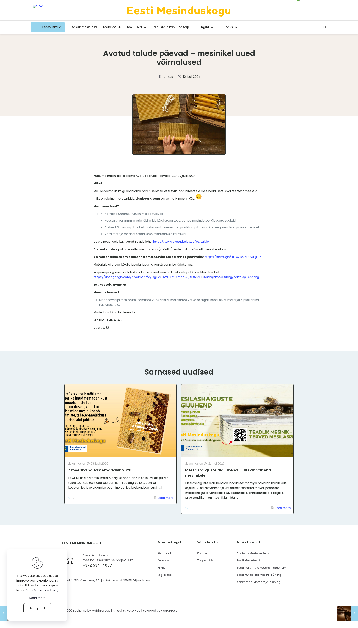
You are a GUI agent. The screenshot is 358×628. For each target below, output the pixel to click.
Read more (165, 498)
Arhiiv (161, 568)
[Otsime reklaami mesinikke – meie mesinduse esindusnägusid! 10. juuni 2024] (347, 613)
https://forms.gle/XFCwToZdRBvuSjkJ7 (232, 257)
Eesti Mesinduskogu (179, 10)
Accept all (37, 608)
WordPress (169, 610)
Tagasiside (205, 560)
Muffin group (101, 610)
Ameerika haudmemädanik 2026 (99, 470)
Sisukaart (164, 553)
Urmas (77, 463)
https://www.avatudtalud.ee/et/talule (180, 241)
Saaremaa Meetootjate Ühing (258, 582)
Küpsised (164, 560)
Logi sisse (164, 575)
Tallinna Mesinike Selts (253, 553)
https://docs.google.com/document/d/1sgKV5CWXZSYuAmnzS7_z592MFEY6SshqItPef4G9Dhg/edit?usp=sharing (176, 277)
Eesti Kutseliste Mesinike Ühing (259, 575)
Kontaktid (204, 553)
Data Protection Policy (41, 590)
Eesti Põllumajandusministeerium (261, 568)
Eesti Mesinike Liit (249, 560)
